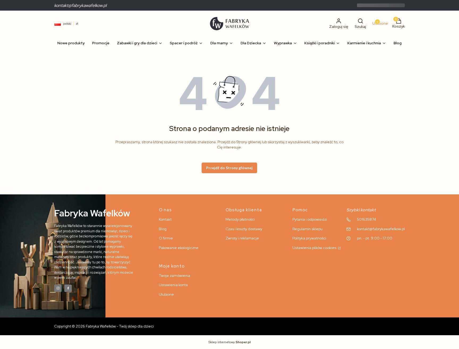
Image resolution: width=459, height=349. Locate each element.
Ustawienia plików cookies (314, 247)
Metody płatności (240, 219)
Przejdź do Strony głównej (229, 167)
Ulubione (166, 294)
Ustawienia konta (173, 284)
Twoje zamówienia (174, 275)
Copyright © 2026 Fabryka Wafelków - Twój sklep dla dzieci (104, 326)
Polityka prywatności (309, 238)
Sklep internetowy (230, 342)
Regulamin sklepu (307, 228)
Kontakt (165, 219)
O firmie (166, 238)
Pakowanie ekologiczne (178, 247)
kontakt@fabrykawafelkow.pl (80, 5)
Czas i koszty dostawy (244, 228)
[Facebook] (68, 288)
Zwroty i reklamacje (242, 238)
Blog (163, 228)
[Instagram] (58, 288)
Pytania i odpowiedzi (309, 219)
